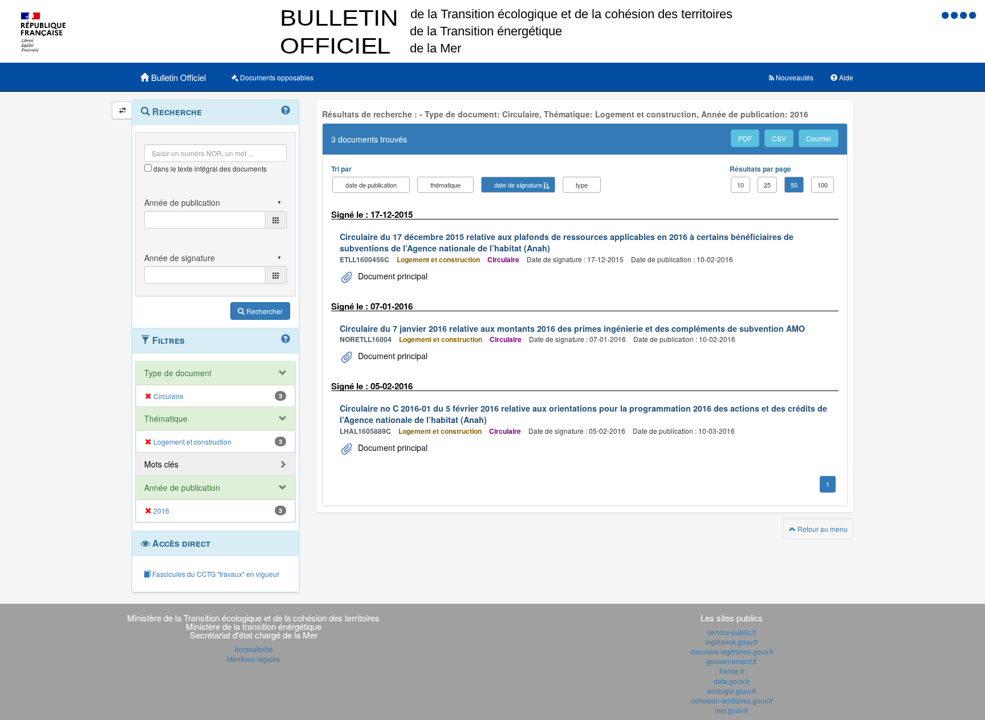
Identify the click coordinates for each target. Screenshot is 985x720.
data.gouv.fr (732, 681)
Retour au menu (822, 529)
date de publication (371, 184)
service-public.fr (731, 632)
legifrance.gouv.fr (731, 641)
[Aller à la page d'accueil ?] (972, 15)
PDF (745, 138)
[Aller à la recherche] (964, 15)
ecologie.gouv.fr (731, 690)
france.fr (731, 671)
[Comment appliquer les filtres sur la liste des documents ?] (285, 339)
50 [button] (794, 184)
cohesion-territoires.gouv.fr (732, 700)
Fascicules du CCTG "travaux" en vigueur (214, 574)
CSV (779, 138)
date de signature (518, 184)
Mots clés (161, 464)
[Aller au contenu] (955, 15)
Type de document (177, 373)
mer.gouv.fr (731, 710)
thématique (445, 184)
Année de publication (182, 487)
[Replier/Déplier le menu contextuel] (122, 110)
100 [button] (822, 184)
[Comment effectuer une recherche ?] (285, 110)
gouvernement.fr (731, 661)
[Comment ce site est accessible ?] (946, 15)
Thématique (166, 418)
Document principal (392, 276)
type (582, 184)
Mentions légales (253, 659)
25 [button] (767, 184)
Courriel (818, 138)
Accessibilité (253, 649)
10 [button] (740, 184)
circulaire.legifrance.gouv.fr (732, 651)
